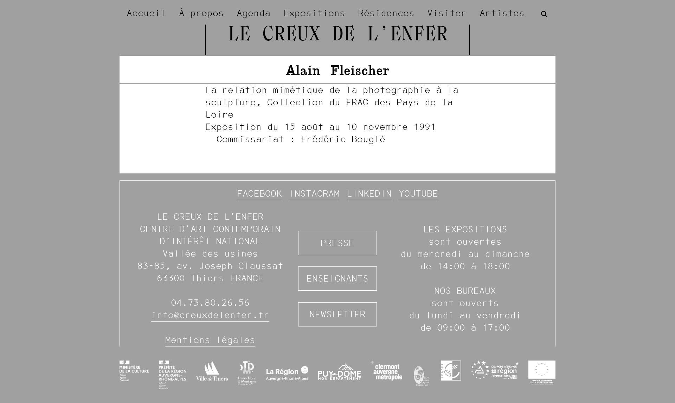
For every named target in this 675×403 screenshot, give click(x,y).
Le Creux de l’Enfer (337, 35)
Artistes (502, 13)
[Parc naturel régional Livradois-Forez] (421, 374)
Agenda (253, 13)
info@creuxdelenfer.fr (210, 315)
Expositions (314, 13)
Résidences (386, 13)
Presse (337, 243)
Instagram (314, 193)
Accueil (146, 13)
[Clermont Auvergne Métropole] (386, 371)
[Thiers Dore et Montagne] (247, 373)
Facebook (259, 193)
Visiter (447, 13)
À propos (201, 13)
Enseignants (337, 278)
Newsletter (337, 314)
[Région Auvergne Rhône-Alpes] (287, 375)
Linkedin (369, 193)
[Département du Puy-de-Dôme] (339, 374)
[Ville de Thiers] (212, 371)
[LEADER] (451, 371)
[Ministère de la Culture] (134, 371)
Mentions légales (210, 339)
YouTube (418, 193)
